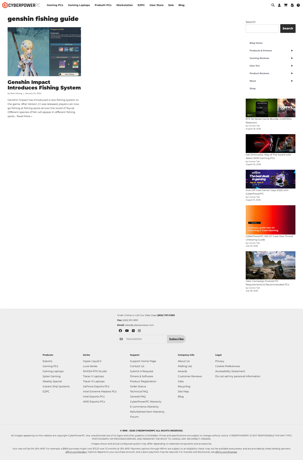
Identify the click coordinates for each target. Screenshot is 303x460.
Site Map (183, 391)
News (271, 81)
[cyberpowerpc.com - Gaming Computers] (21, 5)
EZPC (141, 5)
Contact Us (137, 366)
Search (250, 22)
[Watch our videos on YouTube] (127, 331)
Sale (171, 5)
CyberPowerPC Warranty (145, 401)
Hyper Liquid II (92, 361)
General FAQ (138, 396)
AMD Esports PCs (94, 401)
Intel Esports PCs (94, 396)
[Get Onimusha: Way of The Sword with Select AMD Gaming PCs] (271, 143)
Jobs (181, 381)
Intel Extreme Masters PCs (100, 391)
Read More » (24, 116)
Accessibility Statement (230, 371)
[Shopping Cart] (285, 5)
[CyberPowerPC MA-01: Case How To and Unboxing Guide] (271, 219)
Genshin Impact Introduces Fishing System (44, 85)
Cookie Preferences (227, 366)
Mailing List (185, 366)
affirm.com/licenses (226, 452)
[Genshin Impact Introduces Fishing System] (44, 51)
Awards (182, 371)
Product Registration (143, 381)
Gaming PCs (55, 5)
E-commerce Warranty (144, 406)
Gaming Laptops (79, 5)
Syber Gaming (52, 376)
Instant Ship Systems (56, 386)
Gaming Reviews (271, 58)
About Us (184, 361)
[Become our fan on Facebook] (120, 331)
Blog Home (256, 43)
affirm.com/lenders (76, 452)
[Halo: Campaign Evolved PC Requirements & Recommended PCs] (271, 265)
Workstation (124, 5)
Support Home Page (143, 361)
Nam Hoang (16, 93)
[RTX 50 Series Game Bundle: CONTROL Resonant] (271, 108)
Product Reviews (271, 73)
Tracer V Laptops (93, 376)
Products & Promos (271, 50)
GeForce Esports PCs (96, 386)
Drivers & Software (141, 376)
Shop (253, 88)
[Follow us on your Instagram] (139, 331)
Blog (181, 5)
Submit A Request (141, 371)
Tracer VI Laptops (94, 381)
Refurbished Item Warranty (147, 411)
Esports (47, 361)
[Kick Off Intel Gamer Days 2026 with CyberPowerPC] (271, 179)
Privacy (219, 361)
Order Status (138, 386)
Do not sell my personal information (237, 376)
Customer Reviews (190, 376)
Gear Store (156, 5)
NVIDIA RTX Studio (95, 371)
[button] (273, 5)
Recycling (184, 386)
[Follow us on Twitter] (133, 331)
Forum (134, 416)
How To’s (271, 66)
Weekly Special (52, 381)
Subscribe (176, 339)
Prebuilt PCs (103, 5)
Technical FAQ (139, 391)
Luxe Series (90, 366)
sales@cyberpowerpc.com (139, 325)
